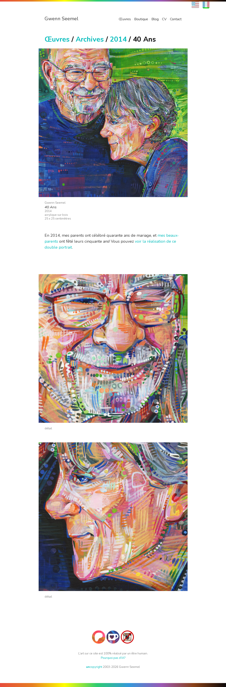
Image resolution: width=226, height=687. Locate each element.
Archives (90, 39)
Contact (176, 19)
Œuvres (125, 19)
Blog (155, 19)
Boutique (141, 19)
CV (164, 19)
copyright (94, 667)
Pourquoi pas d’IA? (113, 658)
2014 (118, 39)
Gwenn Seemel (61, 18)
